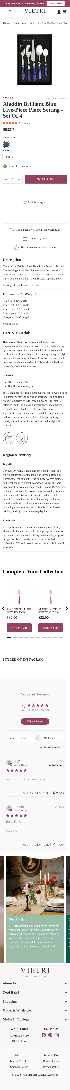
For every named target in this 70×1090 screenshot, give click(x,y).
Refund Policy (51, 1061)
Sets (32, 23)
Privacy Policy (51, 1066)
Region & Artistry (17, 455)
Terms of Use (51, 1055)
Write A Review (35, 721)
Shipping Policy (19, 1066)
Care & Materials (16, 333)
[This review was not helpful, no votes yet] (60, 793)
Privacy (19, 1055)
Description (12, 260)
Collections (20, 23)
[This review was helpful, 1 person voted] (54, 844)
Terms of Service (19, 1061)
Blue (6, 144)
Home (7, 23)
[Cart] (64, 11)
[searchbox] (20, 738)
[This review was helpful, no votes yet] (54, 793)
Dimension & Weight (19, 294)
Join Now (60, 3)
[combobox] (51, 747)
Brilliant (9, 157)
